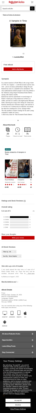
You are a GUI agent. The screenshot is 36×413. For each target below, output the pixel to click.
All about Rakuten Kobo (11, 334)
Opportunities (7, 340)
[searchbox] (18, 8)
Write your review (18, 238)
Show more (30, 273)
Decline (18, 405)
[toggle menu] (3, 2)
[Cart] (32, 2)
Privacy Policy (20, 394)
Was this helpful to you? (9, 281)
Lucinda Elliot (19, 57)
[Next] (33, 175)
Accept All (18, 400)
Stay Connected (8, 352)
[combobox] (9, 251)
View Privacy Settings (18, 409)
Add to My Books (18, 69)
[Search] (32, 8)
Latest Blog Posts (9, 346)
